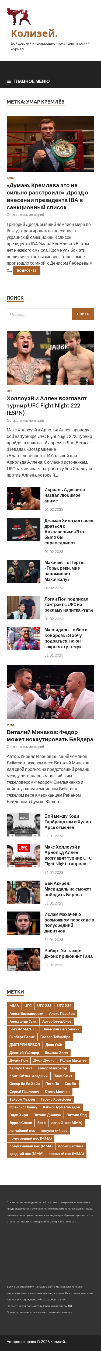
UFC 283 (44, 1006)
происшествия (70, 1146)
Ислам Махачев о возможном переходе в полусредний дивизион (69, 922)
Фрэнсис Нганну (23, 1107)
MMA (14, 1006)
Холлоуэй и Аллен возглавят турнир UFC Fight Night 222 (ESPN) (47, 405)
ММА (10, 724)
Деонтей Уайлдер (24, 1052)
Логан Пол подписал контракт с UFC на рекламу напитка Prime (68, 604)
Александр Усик (23, 1021)
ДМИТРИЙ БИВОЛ (24, 1044)
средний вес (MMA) (26, 1153)
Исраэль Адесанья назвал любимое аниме (64, 495)
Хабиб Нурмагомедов (61, 1107)
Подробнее (26, 270)
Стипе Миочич (57, 1091)
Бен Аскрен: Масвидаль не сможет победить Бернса (67, 889)
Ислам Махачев (73, 1060)
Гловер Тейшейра (55, 1037)
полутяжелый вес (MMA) (31, 1146)
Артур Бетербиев (57, 1021)
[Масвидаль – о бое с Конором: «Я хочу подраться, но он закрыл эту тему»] (23, 648)
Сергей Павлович (24, 1091)
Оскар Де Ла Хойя (24, 1083)
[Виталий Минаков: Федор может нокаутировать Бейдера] (50, 719)
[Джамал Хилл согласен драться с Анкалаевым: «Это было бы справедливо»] (23, 539)
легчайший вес (22, 1130)
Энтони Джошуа (47, 1115)
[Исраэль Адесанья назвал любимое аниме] (23, 508)
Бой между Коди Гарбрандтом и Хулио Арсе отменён (67, 821)
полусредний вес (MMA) (30, 1138)
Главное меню (31, 81)
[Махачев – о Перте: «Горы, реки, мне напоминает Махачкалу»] (23, 581)
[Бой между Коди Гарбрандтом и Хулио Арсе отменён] (23, 834)
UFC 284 (64, 1006)
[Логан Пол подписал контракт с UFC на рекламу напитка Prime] (23, 617)
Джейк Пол (18, 1060)
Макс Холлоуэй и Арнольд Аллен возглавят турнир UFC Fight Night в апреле (68, 855)
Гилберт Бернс (22, 1037)
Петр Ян (52, 1083)
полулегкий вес (54, 1130)
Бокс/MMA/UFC (23, 1029)
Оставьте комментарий (25, 214)
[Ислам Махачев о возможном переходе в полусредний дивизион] (23, 932)
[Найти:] (50, 314)
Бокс (11, 178)
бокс (41, 1122)
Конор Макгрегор (52, 1068)
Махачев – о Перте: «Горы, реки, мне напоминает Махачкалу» (64, 570)
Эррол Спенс (20, 1122)
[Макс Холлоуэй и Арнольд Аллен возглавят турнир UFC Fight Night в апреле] (23, 865)
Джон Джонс (43, 1060)
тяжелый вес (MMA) (66, 1153)
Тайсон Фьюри (22, 1099)
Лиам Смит (62, 1076)
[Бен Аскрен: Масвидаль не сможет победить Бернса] (23, 902)
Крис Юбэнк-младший (28, 1076)
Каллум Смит (20, 1068)
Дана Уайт (54, 1044)
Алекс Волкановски (26, 1013)
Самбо (70, 1083)
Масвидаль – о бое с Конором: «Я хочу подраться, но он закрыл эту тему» (65, 638)
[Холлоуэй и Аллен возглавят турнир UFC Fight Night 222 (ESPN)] (50, 386)
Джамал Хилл (56, 1052)
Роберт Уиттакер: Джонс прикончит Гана (68, 953)
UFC (9, 391)
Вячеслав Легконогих (61, 1029)
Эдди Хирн (18, 1115)
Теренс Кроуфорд (56, 1099)
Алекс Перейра (62, 1013)
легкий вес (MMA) (66, 1122)
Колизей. (34, 33)
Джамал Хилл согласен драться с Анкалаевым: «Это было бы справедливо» (68, 531)
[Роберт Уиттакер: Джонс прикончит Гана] (23, 969)
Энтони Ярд (77, 1115)
